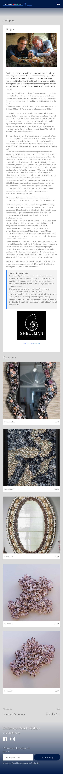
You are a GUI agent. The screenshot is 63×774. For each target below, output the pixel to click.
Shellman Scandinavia (31, 343)
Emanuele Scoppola (14, 713)
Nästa (58, 709)
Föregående (7, 709)
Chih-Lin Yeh (53, 713)
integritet (36, 763)
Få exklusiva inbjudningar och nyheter (16, 750)
